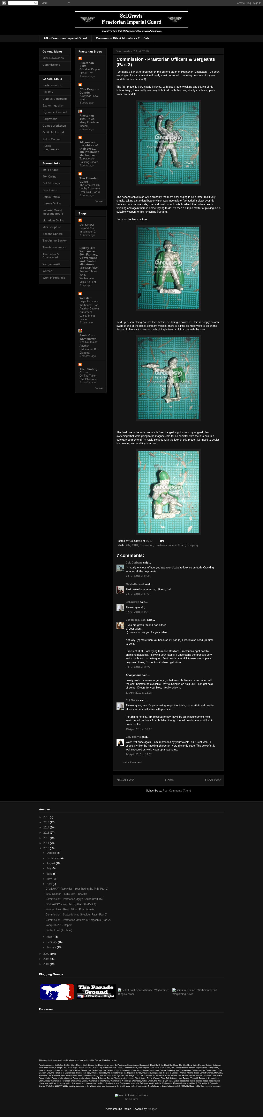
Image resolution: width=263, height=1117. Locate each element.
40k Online (50, 176)
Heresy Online (52, 203)
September (53, 858)
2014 (46, 827)
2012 (46, 838)
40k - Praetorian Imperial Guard (65, 38)
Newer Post (125, 780)
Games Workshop (54, 125)
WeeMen (85, 298)
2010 (46, 848)
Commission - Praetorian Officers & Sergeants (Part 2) (78, 919)
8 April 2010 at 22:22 (138, 667)
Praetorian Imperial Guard (170, 545)
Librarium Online (53, 220)
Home (169, 780)
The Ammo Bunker (55, 240)
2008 (46, 958)
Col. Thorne (133, 736)
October (52, 852)
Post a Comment (132, 762)
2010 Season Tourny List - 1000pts (66, 893)
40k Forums (50, 169)
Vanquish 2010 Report (59, 925)
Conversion (146, 545)
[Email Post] (161, 540)
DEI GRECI (87, 224)
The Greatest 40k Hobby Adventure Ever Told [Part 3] (90, 188)
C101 (135, 545)
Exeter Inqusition (53, 105)
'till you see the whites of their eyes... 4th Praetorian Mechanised (89, 148)
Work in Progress (54, 277)
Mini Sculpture (52, 227)
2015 (46, 822)
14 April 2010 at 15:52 (139, 754)
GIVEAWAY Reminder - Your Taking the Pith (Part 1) (77, 888)
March (51, 936)
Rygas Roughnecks (51, 147)
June (50, 873)
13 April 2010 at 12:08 (139, 692)
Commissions (51, 64)
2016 (46, 817)
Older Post (212, 780)
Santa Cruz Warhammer (88, 337)
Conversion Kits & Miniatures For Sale (122, 38)
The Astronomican (54, 247)
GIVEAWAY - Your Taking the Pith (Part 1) (71, 904)
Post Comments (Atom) (177, 790)
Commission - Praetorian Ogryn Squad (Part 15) (74, 898)
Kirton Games (51, 139)
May (50, 878)
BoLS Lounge (51, 183)
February (52, 942)
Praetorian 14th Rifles (87, 117)
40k (128, 545)
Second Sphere (53, 233)
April (50, 884)
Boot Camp (50, 190)
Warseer (48, 271)
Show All (99, 201)
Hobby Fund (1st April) (59, 930)
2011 (46, 843)
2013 (46, 832)
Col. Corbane (134, 562)
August (51, 863)
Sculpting (192, 545)
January (52, 947)
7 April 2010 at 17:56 (138, 594)
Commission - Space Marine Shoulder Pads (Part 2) (76, 914)
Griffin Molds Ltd (53, 132)
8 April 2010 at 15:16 (138, 612)
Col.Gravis (132, 602)
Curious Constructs (55, 98)
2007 (46, 964)
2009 (46, 953)
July (49, 868)
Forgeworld (50, 118)
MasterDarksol (135, 584)
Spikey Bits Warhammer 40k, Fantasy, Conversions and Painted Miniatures (89, 256)
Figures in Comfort (55, 112)
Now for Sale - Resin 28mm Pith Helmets (70, 909)
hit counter (131, 1099)
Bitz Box (48, 92)
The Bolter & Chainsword (51, 255)
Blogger (152, 1108)
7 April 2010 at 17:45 (138, 576)
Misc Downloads (53, 58)
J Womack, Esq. (136, 619)
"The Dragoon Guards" (89, 91)
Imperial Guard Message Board (53, 212)
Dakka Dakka (51, 196)
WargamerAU (51, 264)
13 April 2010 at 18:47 (139, 729)
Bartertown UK (52, 85)
